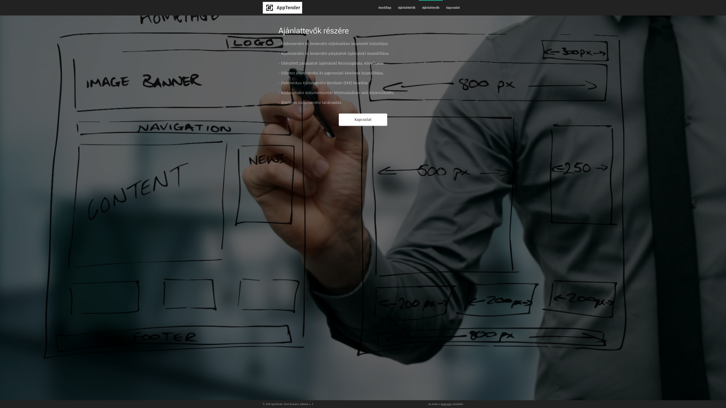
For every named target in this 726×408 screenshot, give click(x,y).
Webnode (446, 404)
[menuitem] (385, 7)
